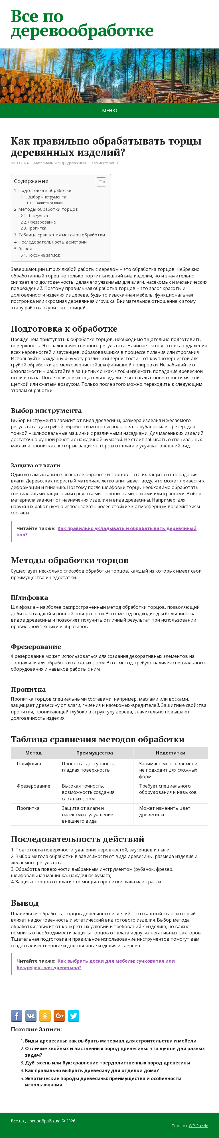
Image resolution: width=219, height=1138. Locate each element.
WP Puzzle (198, 1125)
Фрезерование (42, 222)
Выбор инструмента (47, 197)
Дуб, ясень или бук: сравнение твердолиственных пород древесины (107, 1063)
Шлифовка (38, 215)
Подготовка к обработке (44, 190)
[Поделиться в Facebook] (16, 1016)
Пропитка (37, 228)
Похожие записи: (44, 255)
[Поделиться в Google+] (59, 1016)
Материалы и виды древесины (60, 163)
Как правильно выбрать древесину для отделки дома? (92, 1070)
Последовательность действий (52, 242)
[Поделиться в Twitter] (73, 1016)
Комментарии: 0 (105, 163)
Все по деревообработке (82, 23)
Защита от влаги (50, 202)
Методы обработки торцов (48, 209)
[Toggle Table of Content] (98, 182)
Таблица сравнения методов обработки (61, 235)
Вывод (25, 248)
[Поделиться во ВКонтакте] (30, 1016)
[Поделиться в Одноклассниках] (45, 1016)
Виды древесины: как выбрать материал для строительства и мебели (110, 1041)
